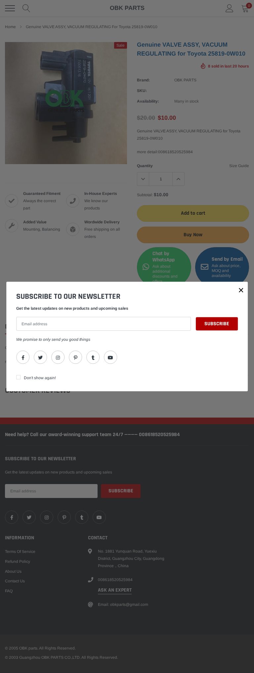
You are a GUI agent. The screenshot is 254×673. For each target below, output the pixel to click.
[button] (241, 290)
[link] (22, 357)
